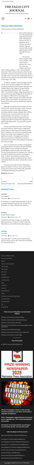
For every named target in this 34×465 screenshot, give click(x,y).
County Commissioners (6, 258)
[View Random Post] (25, 18)
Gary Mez (4, 233)
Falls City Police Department (7, 264)
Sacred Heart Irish (5, 299)
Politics (3, 293)
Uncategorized (4, 307)
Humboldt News (5, 277)
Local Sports (4, 285)
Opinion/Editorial (5, 290)
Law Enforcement (5, 280)
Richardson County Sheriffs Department (10, 296)
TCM (2, 304)
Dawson (3, 261)
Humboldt (3, 274)
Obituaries (10, 173)
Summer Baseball (5, 301)
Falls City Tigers (4, 266)
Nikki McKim (20, 29)
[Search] (31, 18)
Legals (2, 282)
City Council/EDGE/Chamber (7, 255)
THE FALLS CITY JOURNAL (17, 8)
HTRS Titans (4, 272)
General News (4, 269)
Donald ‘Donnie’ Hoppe (8, 215)
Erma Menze (5, 196)
